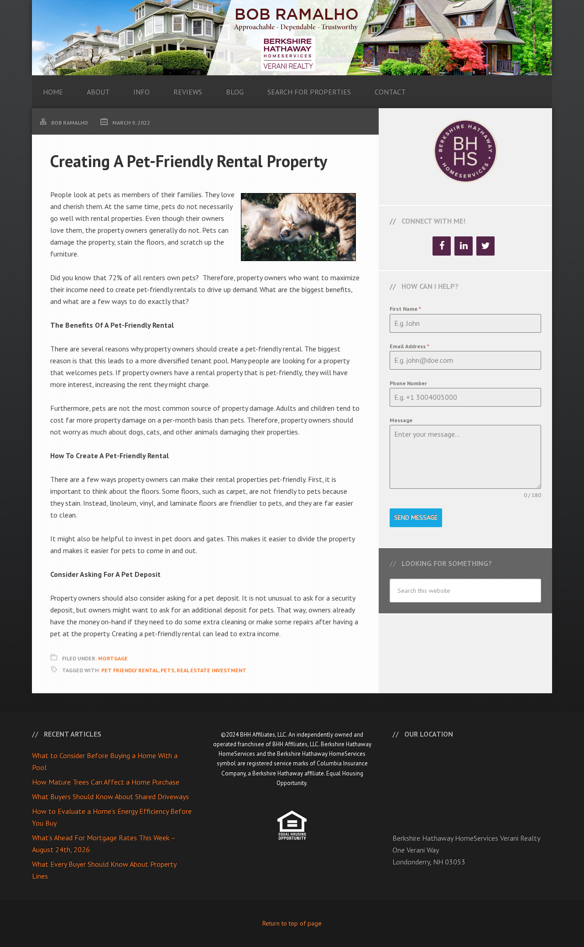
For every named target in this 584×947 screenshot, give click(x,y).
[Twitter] (485, 246)
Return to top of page (292, 923)
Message (401, 420)
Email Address (409, 346)
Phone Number (408, 383)
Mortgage (113, 658)
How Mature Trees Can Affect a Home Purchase (105, 781)
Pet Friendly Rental (129, 670)
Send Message (416, 517)
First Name (405, 308)
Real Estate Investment (211, 670)
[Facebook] (442, 246)
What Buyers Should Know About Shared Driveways (110, 796)
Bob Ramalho (292, 37)
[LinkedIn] (463, 246)
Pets (167, 670)
